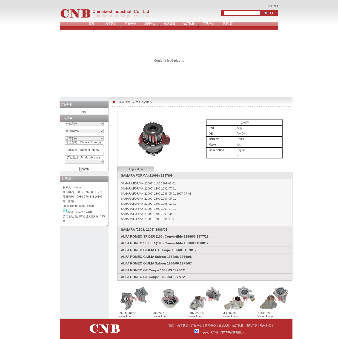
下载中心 (208, 23)
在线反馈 (169, 23)
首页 (91, 23)
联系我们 (228, 23)
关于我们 (110, 23)
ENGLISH (272, 6)
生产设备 (189, 23)
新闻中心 (149, 23)
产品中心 (130, 23)
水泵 (84, 112)
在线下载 (251, 325)
